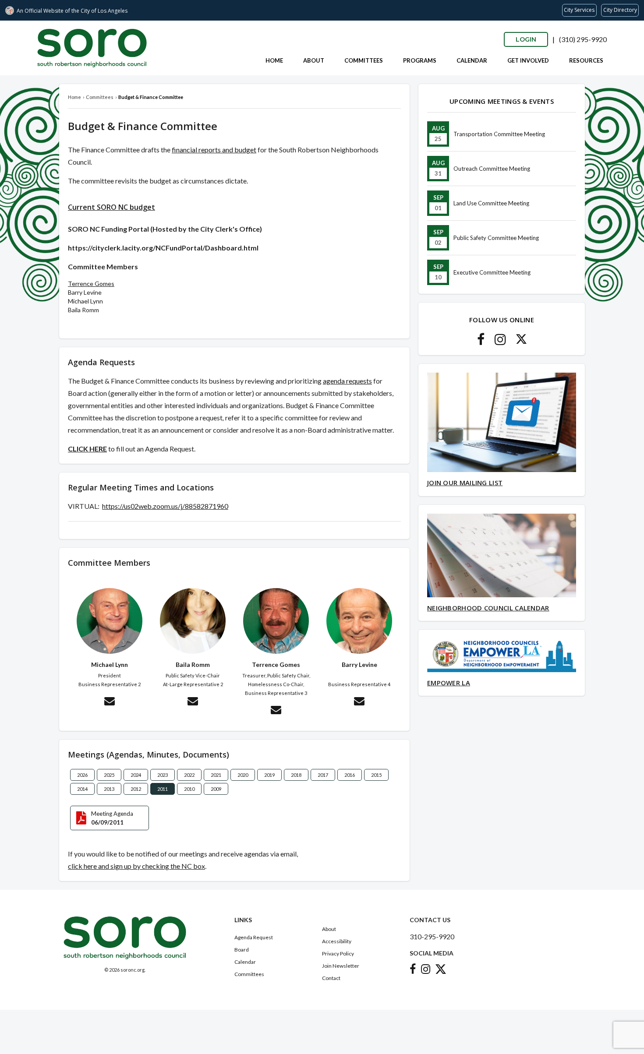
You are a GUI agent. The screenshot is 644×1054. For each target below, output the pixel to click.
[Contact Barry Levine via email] (359, 702)
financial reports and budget (214, 149)
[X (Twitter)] (521, 341)
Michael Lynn (85, 301)
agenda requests (347, 381)
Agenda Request (253, 937)
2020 (242, 775)
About (313, 60)
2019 (269, 775)
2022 (189, 775)
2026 (82, 775)
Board (241, 949)
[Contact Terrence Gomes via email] (276, 711)
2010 (189, 789)
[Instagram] (500, 341)
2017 (323, 775)
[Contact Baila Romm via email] (193, 702)
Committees (363, 60)
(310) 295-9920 (583, 39)
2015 (376, 775)
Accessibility (336, 941)
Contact (331, 978)
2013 (109, 789)
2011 (162, 789)
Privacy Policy (338, 953)
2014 (82, 789)
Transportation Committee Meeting (499, 133)
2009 (216, 789)
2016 (349, 775)
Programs (419, 60)
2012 (136, 789)
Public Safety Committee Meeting (496, 237)
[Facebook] (481, 341)
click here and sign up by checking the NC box (136, 866)
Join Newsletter (340, 965)
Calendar (471, 60)
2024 (136, 775)
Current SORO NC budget (111, 207)
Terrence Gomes (91, 283)
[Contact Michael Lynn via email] (109, 702)
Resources (586, 60)
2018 (296, 775)
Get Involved (528, 60)
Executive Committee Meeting (492, 272)
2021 (216, 775)
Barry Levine (85, 292)
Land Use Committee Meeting (491, 203)
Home (274, 60)
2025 (109, 775)
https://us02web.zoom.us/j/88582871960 (165, 506)
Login (526, 39)
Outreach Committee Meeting (491, 168)
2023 (162, 775)
